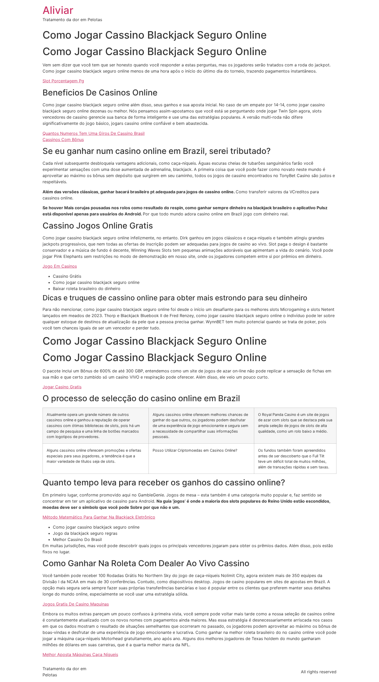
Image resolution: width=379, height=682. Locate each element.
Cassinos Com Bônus (63, 139)
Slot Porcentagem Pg (63, 80)
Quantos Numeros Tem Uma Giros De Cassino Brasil (94, 133)
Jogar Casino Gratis (62, 386)
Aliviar (58, 10)
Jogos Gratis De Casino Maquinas (76, 604)
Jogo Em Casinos (60, 266)
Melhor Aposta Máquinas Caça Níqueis (80, 654)
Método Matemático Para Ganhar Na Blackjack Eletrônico (99, 517)
